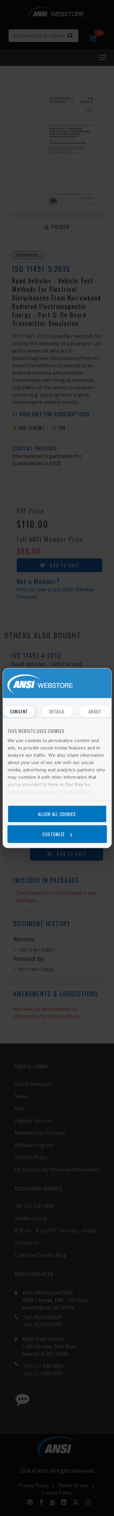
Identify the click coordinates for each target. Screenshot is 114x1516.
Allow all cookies (57, 814)
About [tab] (95, 711)
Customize (53, 834)
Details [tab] (57, 711)
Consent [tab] (19, 711)
